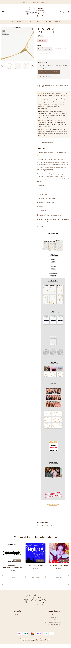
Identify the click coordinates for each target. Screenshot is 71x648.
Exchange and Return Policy (53, 622)
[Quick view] (20, 552)
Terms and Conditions (53, 624)
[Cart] (69, 12)
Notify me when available (50, 72)
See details (12, 577)
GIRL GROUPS (28, 21)
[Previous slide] (2, 66)
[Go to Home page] (35, 11)
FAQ (53, 614)
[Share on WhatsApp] (47, 525)
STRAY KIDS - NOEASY (35, 565)
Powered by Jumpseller (41, 641)
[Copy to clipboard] (51, 525)
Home (12, 21)
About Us (18, 614)
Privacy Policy (53, 619)
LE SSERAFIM (38, 21)
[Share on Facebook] (38, 525)
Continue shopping (44, 76)
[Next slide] (33, 66)
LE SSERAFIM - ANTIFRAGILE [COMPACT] (12, 566)
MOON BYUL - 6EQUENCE (58, 565)
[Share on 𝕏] (42, 525)
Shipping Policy (53, 617)
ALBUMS (19, 21)
